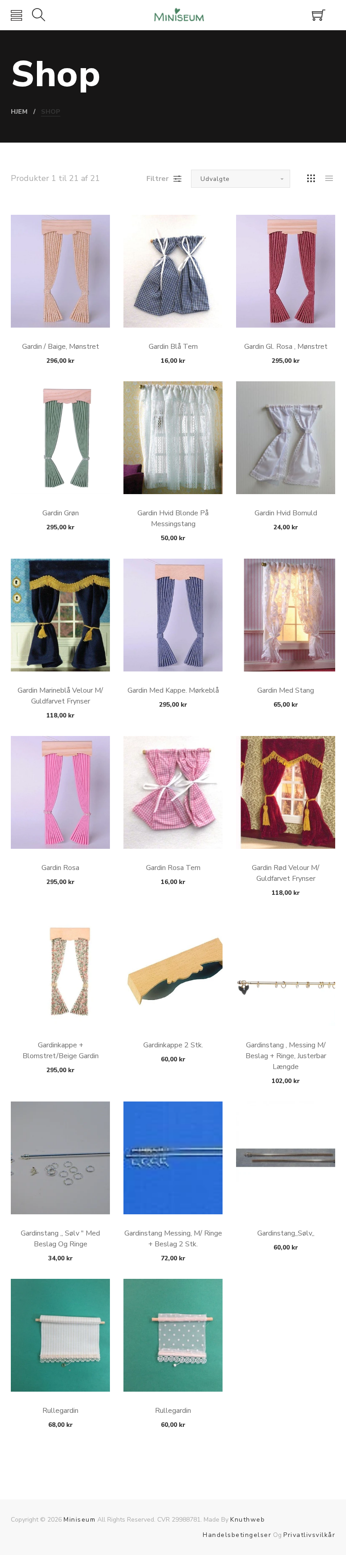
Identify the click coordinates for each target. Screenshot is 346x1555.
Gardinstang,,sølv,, (285, 1233)
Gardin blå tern (173, 347)
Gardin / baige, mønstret (60, 347)
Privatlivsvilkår (309, 1535)
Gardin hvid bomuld (286, 513)
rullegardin (173, 1411)
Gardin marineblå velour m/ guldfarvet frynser (60, 695)
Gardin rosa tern (173, 868)
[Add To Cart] (60, 306)
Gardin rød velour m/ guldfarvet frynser (285, 873)
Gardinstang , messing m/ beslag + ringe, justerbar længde (286, 1056)
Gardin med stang (285, 690)
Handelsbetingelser (237, 1535)
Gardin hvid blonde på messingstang (173, 518)
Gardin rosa (60, 868)
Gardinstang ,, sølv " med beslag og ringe (60, 1238)
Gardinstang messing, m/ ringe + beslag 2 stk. (173, 1238)
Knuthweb (247, 1519)
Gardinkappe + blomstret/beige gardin (61, 1050)
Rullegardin (60, 1411)
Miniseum (80, 1519)
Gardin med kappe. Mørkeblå (173, 690)
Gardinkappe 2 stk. (173, 1045)
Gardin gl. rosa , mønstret (286, 347)
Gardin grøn (60, 513)
